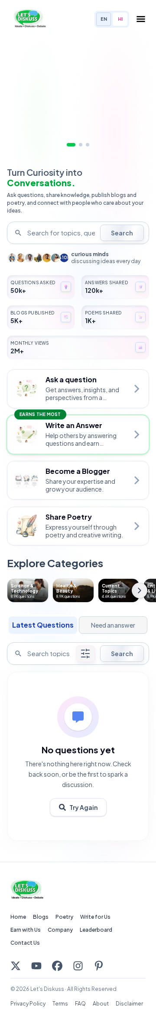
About (101, 1003)
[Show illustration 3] (87, 144)
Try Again (83, 807)
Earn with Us (25, 930)
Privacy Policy (28, 1003)
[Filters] (85, 653)
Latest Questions (43, 624)
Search (122, 233)
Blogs (41, 917)
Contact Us (25, 942)
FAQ (80, 1003)
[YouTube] (36, 966)
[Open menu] (140, 19)
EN (104, 19)
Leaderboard (96, 930)
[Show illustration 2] (80, 144)
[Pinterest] (99, 966)
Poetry (64, 917)
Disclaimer (129, 1003)
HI (120, 19)
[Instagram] (78, 966)
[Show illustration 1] (71, 144)
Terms (60, 1003)
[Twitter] (15, 966)
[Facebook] (57, 966)
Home (18, 917)
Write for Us (95, 917)
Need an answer (113, 625)
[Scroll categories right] (139, 590)
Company (60, 930)
